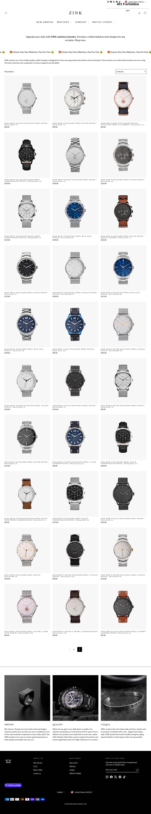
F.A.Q (35, 766)
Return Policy (37, 770)
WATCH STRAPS (102, 22)
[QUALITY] (75, 698)
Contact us (37, 773)
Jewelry (81, 22)
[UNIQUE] (124, 698)
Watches (63, 22)
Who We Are (37, 763)
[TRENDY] (27, 698)
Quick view (27, 119)
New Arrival (45, 22)
